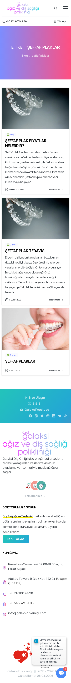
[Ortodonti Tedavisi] (35, 485)
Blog (25, 55)
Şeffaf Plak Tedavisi (25, 251)
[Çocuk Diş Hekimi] (29, 485)
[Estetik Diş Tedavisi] (41, 485)
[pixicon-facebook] (30, 415)
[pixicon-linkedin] (54, 415)
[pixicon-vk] (60, 415)
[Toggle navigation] (65, 8)
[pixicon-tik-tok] (65, 415)
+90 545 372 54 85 (21, 603)
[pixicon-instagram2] (36, 415)
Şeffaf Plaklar (20, 361)
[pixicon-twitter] (42, 415)
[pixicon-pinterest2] (48, 415)
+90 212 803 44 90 (16, 21)
